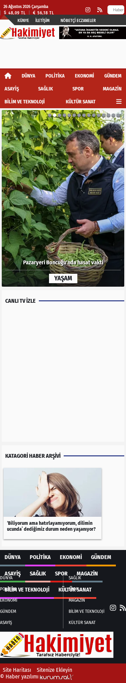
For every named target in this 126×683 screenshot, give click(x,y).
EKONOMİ (84, 76)
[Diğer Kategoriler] (119, 101)
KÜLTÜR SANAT (81, 102)
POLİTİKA (55, 76)
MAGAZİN (112, 89)
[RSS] (99, 10)
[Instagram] (87, 10)
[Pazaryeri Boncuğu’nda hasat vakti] (63, 198)
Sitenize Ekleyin (54, 670)
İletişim (42, 20)
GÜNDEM (112, 76)
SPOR (78, 89)
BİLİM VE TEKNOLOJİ (25, 102)
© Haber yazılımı (20, 676)
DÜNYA (28, 76)
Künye (23, 20)
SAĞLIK (45, 89)
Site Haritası (17, 670)
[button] (18, 198)
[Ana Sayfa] (8, 75)
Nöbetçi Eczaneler (78, 20)
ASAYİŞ (12, 89)
